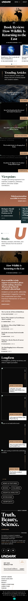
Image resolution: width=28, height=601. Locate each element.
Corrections (5, 586)
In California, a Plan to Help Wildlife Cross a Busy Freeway (13, 326)
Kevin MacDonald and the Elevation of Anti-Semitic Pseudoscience (14, 111)
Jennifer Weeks (7, 321)
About (25, 2)
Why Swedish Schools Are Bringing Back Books (14, 146)
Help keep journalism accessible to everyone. (18, 197)
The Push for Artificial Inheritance (16, 472)
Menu (16, 2)
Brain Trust (14, 469)
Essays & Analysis (10, 492)
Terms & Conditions (7, 584)
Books (5, 239)
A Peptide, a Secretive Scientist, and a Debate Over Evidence (17, 390)
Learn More (5, 529)
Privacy (3, 582)
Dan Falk (5, 351)
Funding (4, 588)
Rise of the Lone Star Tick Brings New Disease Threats (14, 128)
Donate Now (5, 304)
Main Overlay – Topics (13, 66)
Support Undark (6, 576)
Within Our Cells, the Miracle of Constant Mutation (12, 340)
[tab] (11, 64)
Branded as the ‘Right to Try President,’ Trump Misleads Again (14, 163)
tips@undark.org (5, 542)
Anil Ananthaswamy (8, 61)
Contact (4, 580)
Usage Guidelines (7, 578)
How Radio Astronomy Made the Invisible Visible (12, 333)
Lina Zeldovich (7, 343)
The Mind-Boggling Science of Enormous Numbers (12, 348)
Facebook (4, 550)
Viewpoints (23, 170)
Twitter (8, 550)
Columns (24, 100)
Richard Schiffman (13, 42)
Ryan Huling (6, 329)
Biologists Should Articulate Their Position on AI (7, 211)
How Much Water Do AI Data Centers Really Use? (14, 93)
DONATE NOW (22, 201)
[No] (26, 595)
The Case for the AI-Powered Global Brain (12, 312)
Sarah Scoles (6, 336)
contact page (19, 542)
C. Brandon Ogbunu (8, 215)
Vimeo (13, 550)
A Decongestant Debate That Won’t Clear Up (18, 418)
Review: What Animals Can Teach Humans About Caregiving (12, 318)
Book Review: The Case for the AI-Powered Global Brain (10, 58)
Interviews (7, 497)
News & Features (21, 135)
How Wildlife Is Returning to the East (14, 267)
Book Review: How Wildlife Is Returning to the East (14, 33)
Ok (14, 598)
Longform (7, 358)
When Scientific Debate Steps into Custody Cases (18, 445)
